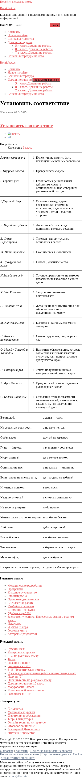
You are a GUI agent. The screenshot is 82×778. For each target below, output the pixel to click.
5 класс (27, 147)
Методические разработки (25, 585)
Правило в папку (19, 662)
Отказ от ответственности (18, 757)
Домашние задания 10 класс (26, 683)
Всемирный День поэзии (24, 729)
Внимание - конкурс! (21, 609)
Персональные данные (56, 754)
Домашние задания (20, 42)
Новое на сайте (17, 35)
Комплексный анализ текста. (26, 690)
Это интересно (17, 596)
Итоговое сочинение (21, 726)
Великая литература (21, 38)
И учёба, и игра (18, 627)
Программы (15, 589)
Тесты (11, 659)
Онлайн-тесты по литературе (27, 722)
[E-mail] (9, 137)
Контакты (14, 31)
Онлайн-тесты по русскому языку (29, 680)
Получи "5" (15, 676)
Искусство (14, 623)
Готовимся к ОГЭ (19, 666)
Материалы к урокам (21, 652)
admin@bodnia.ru (19, 776)
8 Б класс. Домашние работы (34, 49)
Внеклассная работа (21, 602)
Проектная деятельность (23, 599)
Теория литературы (20, 719)
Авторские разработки (22, 634)
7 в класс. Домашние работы (33, 52)
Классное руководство (22, 592)
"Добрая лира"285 (19, 613)
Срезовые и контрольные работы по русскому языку (42, 673)
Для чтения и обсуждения (24, 715)
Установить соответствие (26, 125)
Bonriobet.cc (7, 8)
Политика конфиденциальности (51, 750)
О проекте (6, 750)
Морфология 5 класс (21, 687)
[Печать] (14, 133)
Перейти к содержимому (16, 1)
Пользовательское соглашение (19, 754)
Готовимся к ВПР (19, 693)
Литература (15, 708)
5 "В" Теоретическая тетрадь (26, 669)
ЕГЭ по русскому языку (23, 655)
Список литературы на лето (26, 56)
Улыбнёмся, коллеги (21, 606)
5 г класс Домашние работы (33, 45)
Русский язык (16, 649)
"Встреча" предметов (21, 732)
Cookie (77, 754)
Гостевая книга (17, 630)
